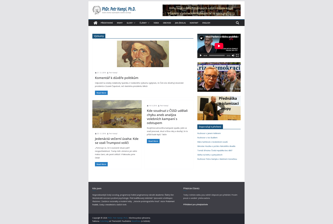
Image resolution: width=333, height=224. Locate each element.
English (206, 23)
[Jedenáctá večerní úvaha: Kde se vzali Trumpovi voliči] (117, 114)
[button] (134, 23)
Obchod (167, 23)
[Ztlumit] (233, 55)
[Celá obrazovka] (237, 55)
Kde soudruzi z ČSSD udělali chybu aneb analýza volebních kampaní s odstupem (167, 116)
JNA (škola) (180, 23)
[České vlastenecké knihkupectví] (202, 6)
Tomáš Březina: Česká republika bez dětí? (214, 150)
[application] (219, 46)
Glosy (130, 23)
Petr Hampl (113, 73)
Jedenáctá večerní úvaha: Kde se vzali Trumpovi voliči (117, 140)
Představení (107, 23)
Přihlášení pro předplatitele (195, 204)
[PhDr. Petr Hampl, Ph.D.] (95, 23)
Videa (156, 23)
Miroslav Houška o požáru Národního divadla (216, 146)
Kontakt (194, 23)
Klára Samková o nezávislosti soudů (212, 142)
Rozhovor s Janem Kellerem (209, 133)
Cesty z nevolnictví (107, 204)
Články (143, 23)
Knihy (120, 23)
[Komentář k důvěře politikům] (142, 54)
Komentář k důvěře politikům (116, 78)
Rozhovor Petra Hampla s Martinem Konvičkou (217, 159)
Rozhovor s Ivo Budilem (207, 137)
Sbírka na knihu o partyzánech (209, 154)
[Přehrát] (200, 55)
